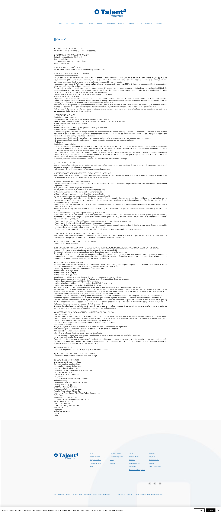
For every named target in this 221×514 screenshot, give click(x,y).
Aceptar (211, 510)
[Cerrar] (218, 510)
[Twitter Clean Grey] (154, 483)
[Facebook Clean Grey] (149, 483)
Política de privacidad (115, 510)
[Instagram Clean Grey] (160, 483)
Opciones (199, 510)
